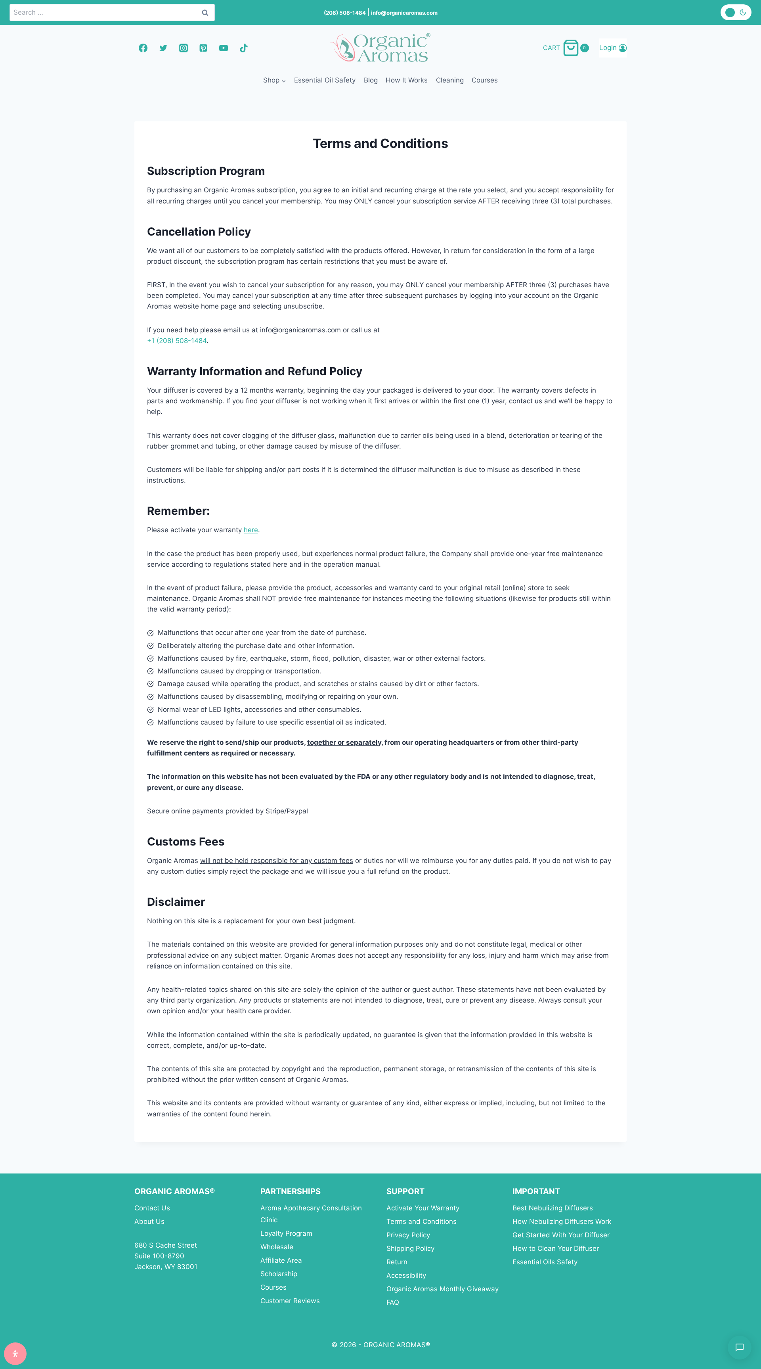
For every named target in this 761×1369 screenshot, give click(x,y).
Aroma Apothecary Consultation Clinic (311, 1214)
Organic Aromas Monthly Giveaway (442, 1289)
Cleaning (450, 80)
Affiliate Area (281, 1260)
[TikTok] (243, 48)
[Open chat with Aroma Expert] (739, 1347)
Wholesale (276, 1247)
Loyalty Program (286, 1233)
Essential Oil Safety (325, 80)
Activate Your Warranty (422, 1208)
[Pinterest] (203, 48)
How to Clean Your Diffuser (555, 1248)
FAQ (392, 1302)
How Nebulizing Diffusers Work (561, 1221)
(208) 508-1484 (345, 13)
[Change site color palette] (736, 12)
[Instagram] (183, 48)
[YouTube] (223, 48)
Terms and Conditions (421, 1221)
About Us (149, 1221)
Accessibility (406, 1275)
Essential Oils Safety (544, 1262)
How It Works (407, 80)
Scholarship (278, 1274)
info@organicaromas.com (404, 13)
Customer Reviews (290, 1301)
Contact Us (152, 1208)
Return (396, 1262)
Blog (371, 80)
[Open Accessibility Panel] (15, 1353)
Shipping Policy (410, 1248)
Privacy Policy (408, 1235)
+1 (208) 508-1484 (177, 341)
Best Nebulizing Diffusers (552, 1208)
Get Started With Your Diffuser (561, 1235)
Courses (485, 80)
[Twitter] (163, 48)
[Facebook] (143, 48)
